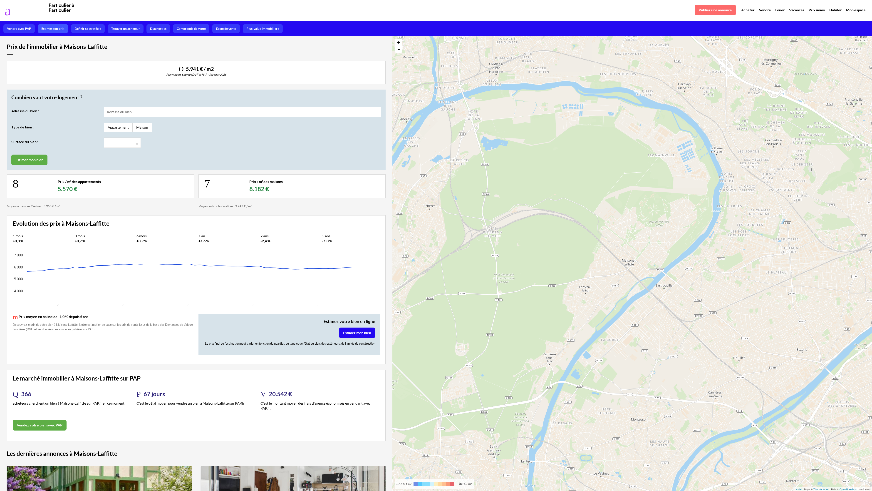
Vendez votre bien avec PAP (39, 425)
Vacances (796, 10)
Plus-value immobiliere (262, 28)
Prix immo (817, 10)
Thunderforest (821, 489)
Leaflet (798, 489)
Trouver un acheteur (125, 28)
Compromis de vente (191, 28)
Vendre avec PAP (19, 28)
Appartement (118, 127)
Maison (142, 127)
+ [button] (398, 42)
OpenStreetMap (848, 489)
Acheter (748, 10)
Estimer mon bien (357, 333)
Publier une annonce (715, 10)
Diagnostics (158, 28)
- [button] (398, 49)
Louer (780, 10)
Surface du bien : (24, 142)
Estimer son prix (52, 28)
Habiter (835, 10)
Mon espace (856, 10)
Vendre (765, 10)
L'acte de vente (226, 28)
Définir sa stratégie (88, 28)
